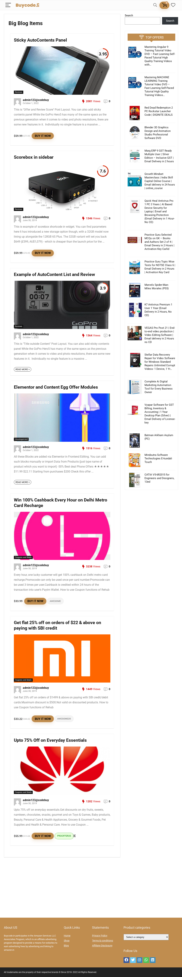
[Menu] (8, 5)
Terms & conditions (102, 940)
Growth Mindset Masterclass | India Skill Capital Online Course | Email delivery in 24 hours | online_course (159, 181)
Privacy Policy (99, 935)
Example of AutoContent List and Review (54, 274)
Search (129, 15)
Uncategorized (21, 439)
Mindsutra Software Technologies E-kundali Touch (158, 458)
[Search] (155, 5)
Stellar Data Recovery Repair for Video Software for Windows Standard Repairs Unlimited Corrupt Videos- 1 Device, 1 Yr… (159, 362)
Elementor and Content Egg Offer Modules (56, 387)
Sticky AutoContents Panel (40, 40)
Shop (66, 940)
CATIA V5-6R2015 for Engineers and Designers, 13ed (159, 478)
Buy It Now (43, 136)
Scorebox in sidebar (33, 157)
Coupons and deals (23, 557)
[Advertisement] (91, 889)
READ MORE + (22, 369)
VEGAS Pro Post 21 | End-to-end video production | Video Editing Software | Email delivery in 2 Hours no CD (159, 335)
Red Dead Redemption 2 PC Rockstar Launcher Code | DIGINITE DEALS (158, 111)
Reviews (18, 92)
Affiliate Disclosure (102, 945)
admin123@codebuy (36, 100)
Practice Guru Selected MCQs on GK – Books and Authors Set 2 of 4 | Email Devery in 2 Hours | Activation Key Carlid (159, 242)
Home (67, 935)
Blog (66, 945)
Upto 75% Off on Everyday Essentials (50, 740)
